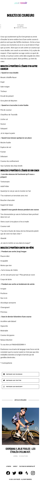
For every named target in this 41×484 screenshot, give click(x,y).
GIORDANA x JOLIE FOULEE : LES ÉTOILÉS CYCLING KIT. (20, 450)
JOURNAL (15, 456)
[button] (20, 374)
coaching (24, 28)
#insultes (18, 28)
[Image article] (20, 426)
